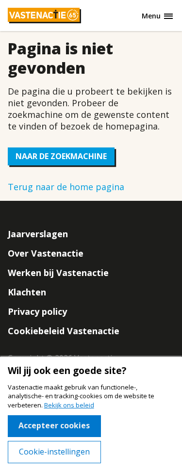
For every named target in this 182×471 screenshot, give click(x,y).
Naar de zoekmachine (61, 156)
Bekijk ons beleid (69, 405)
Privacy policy (37, 311)
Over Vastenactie (45, 253)
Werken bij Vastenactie (58, 272)
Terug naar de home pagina (66, 187)
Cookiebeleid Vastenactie (63, 331)
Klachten (27, 292)
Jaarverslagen (38, 234)
